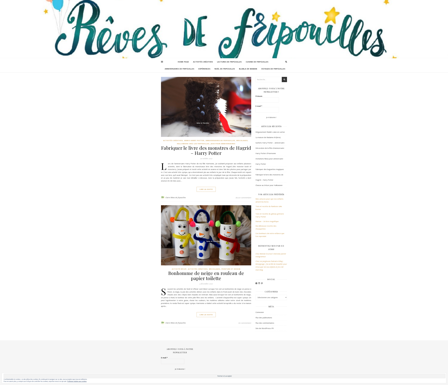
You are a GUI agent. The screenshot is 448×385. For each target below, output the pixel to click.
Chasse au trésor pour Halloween (269, 185)
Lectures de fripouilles (229, 62)
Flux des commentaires (265, 323)
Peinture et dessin (231, 269)
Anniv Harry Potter (194, 141)
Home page (183, 62)
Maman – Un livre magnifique (267, 221)
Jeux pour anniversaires (223, 144)
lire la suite (206, 189)
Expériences (204, 69)
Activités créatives (203, 62)
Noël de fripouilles (225, 69)
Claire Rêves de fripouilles (175, 197)
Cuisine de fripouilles (257, 62)
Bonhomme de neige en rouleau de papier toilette (206, 275)
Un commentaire (244, 323)
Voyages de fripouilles (273, 69)
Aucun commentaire (243, 197)
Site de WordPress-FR (265, 328)
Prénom (259, 96)
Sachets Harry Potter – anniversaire (270, 143)
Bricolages (242, 141)
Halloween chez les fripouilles (193, 144)
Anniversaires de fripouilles (179, 69)
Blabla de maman (248, 69)
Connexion (260, 312)
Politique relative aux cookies (77, 381)
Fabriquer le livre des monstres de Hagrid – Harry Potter (206, 150)
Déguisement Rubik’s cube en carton (270, 132)
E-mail (259, 106)
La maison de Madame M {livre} (268, 137)
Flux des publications (264, 317)
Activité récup (179, 269)
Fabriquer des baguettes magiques (270, 169)
